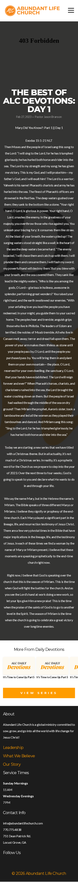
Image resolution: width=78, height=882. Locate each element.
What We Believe (19, 756)
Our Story (12, 764)
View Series (39, 693)
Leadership (13, 747)
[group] (19, 669)
